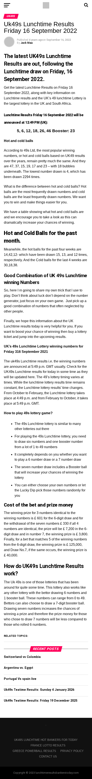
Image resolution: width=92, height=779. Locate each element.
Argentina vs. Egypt (18, 668)
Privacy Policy (72, 751)
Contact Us (48, 756)
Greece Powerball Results (34, 751)
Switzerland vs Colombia (22, 657)
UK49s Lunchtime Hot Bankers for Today (46, 739)
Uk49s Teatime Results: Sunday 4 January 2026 (39, 690)
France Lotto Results (48, 745)
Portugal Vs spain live (20, 679)
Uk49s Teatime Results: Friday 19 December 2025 (40, 700)
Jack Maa (27, 42)
